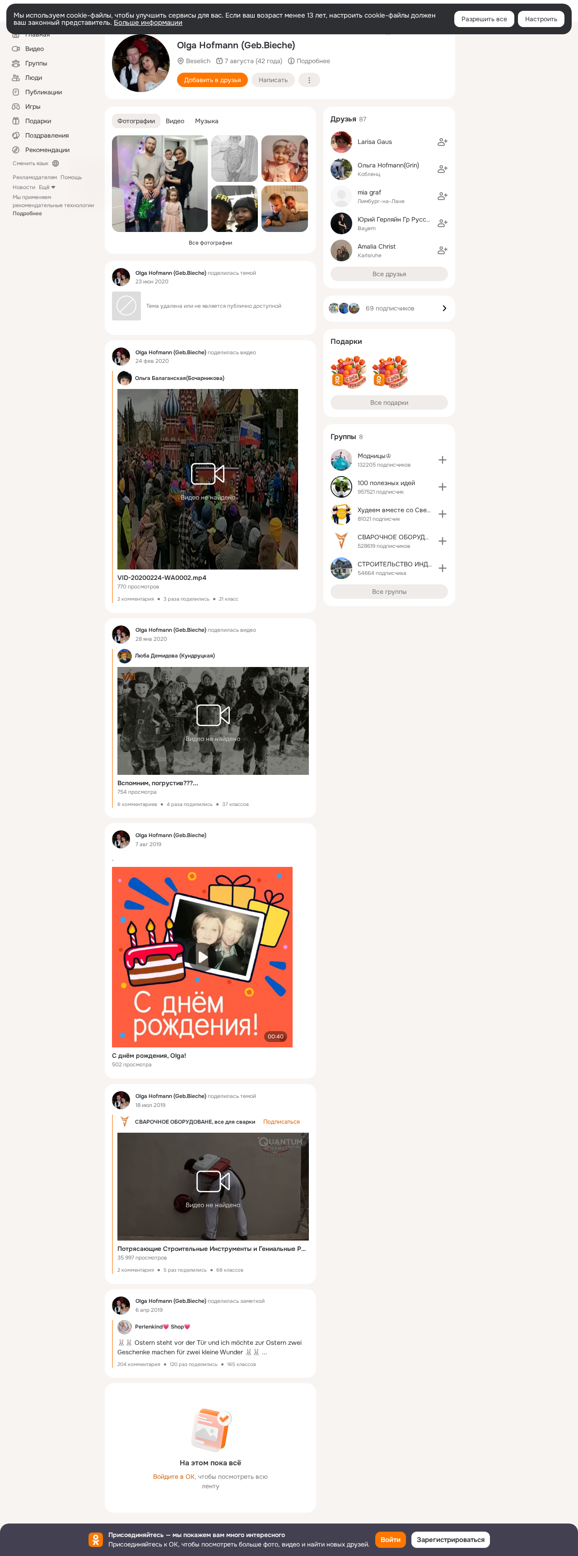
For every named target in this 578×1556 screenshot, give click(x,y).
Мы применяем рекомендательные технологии (53, 205)
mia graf (369, 192)
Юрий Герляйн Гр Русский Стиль (407, 219)
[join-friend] (442, 142)
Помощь (71, 177)
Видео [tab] (175, 121)
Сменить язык (30, 163)
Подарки (346, 341)
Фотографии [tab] (136, 121)
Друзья (343, 119)
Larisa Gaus (375, 142)
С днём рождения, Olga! (149, 1055)
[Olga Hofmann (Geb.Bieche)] (121, 277)
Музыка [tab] (207, 121)
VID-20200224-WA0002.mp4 (161, 578)
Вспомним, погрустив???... (157, 783)
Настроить (541, 19)
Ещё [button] (44, 187)
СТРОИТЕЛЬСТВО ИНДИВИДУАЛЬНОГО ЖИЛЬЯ (431, 564)
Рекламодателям (35, 177)
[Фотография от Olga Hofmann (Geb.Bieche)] (141, 63)
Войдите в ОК (174, 1477)
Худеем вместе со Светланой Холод (413, 510)
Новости (24, 187)
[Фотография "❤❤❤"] (284, 208)
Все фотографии (210, 242)
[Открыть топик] (210, 858)
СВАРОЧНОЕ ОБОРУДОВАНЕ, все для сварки (195, 1121)
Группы (343, 436)
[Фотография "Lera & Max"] (284, 158)
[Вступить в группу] (442, 459)
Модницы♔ (375, 456)
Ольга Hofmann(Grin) (388, 165)
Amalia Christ (377, 246)
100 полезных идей (386, 483)
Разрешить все (484, 19)
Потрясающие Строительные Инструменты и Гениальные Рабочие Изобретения (213, 1249)
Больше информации (148, 22)
